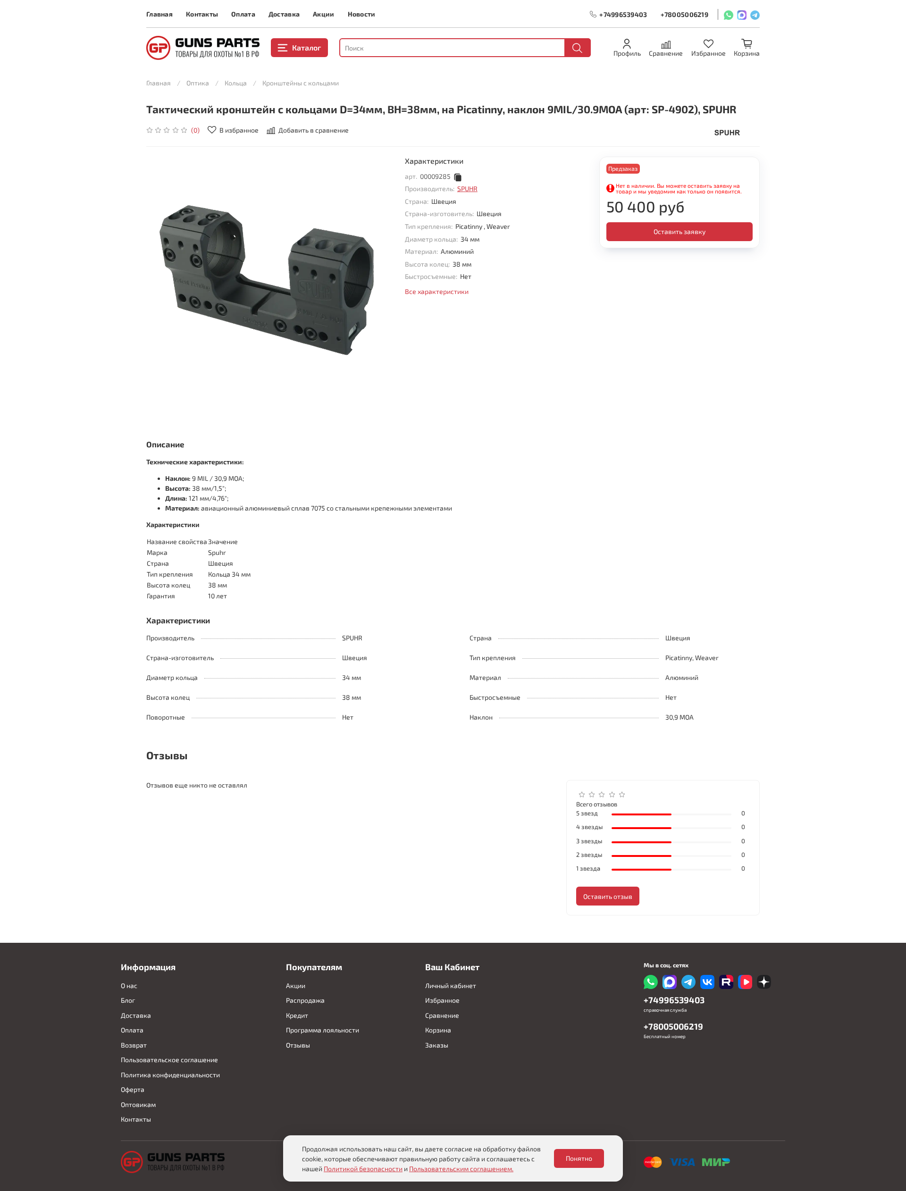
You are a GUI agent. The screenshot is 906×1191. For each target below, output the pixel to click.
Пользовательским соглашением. (461, 1169)
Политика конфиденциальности (170, 1075)
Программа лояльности (322, 1030)
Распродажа (305, 1000)
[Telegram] (755, 14)
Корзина (438, 1030)
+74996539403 (623, 14)
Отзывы (298, 1045)
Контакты (202, 14)
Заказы (436, 1045)
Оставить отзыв (607, 896)
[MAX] (742, 14)
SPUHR (467, 189)
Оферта (132, 1089)
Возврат (134, 1045)
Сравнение (442, 1015)
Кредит (297, 1015)
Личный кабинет (450, 985)
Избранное (442, 1000)
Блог (128, 1000)
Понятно (579, 1158)
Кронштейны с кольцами (300, 83)
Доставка (284, 14)
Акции (323, 14)
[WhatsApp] (728, 14)
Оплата (243, 14)
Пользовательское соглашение (169, 1060)
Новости (362, 14)
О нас (129, 985)
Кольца (236, 83)
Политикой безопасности (363, 1169)
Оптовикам (138, 1104)
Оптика (197, 83)
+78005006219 (684, 14)
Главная (159, 14)
